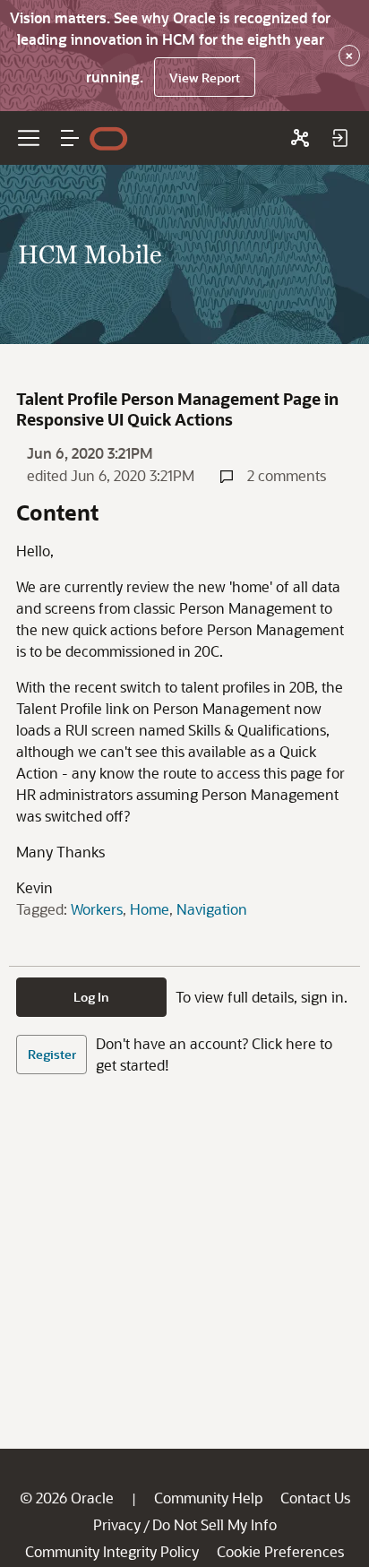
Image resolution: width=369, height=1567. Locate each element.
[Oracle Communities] (300, 138)
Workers (97, 909)
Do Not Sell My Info (214, 1524)
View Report (204, 77)
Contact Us (315, 1497)
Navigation (211, 909)
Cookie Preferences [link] (280, 1551)
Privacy (117, 1524)
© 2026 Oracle (67, 1497)
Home (149, 909)
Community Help (208, 1497)
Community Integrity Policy (112, 1551)
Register (52, 1054)
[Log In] (339, 138)
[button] (70, 138)
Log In (91, 996)
